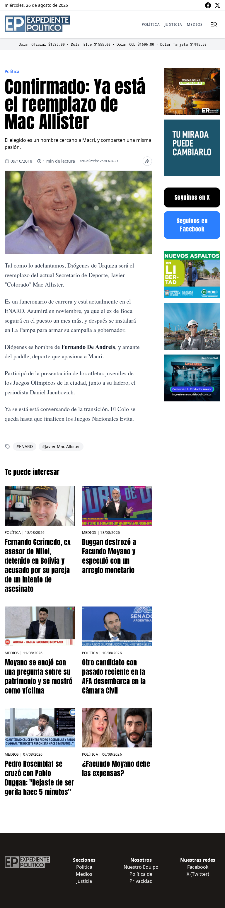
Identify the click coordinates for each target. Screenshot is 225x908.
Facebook (198, 867)
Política (151, 24)
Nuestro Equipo (141, 867)
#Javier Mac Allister (61, 446)
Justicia (173, 24)
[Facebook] (208, 5)
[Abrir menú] (213, 24)
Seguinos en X (192, 197)
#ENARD (24, 446)
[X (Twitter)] (217, 5)
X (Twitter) (198, 874)
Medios (195, 24)
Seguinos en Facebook (192, 225)
